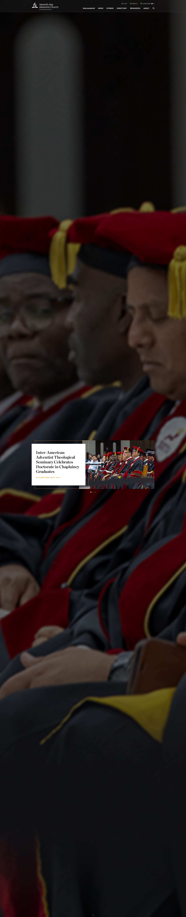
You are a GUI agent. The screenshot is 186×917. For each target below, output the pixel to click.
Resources (135, 8)
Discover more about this (48, 477)
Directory (122, 8)
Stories (110, 8)
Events (134, 3)
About (146, 8)
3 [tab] (95, 492)
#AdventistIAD (89, 8)
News (100, 8)
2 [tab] (93, 492)
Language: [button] (147, 3)
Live (125, 3)
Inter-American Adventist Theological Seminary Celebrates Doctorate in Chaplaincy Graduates (57, 462)
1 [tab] (91, 492)
